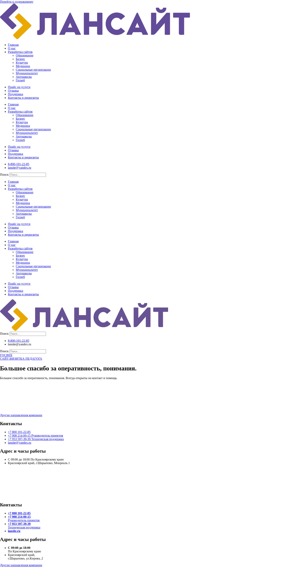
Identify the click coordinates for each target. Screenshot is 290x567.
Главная (13, 44)
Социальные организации (33, 69)
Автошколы (24, 76)
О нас (12, 48)
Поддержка (15, 94)
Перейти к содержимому (16, 1)
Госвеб (20, 80)
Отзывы (13, 90)
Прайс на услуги (19, 87)
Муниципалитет (27, 73)
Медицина (23, 66)
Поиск (4, 174)
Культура (22, 62)
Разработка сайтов (20, 52)
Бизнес (20, 59)
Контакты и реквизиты (23, 97)
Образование (24, 55)
